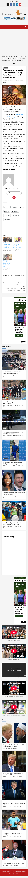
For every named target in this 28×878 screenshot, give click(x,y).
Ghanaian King (13, 275)
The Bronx (5, 67)
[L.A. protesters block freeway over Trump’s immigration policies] (14, 360)
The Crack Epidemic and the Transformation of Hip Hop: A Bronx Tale (7, 263)
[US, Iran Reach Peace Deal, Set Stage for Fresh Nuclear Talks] (14, 761)
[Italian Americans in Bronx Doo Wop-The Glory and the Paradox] (17, 239)
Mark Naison (20, 275)
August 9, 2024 (17, 526)
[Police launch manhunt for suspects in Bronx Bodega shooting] (14, 420)
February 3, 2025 (17, 375)
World (4, 769)
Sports (4, 828)
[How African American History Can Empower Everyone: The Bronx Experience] (7, 239)
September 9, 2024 (17, 405)
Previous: (12, 282)
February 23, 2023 (19, 80)
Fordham (7, 275)
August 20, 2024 (17, 496)
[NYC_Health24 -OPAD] (20, 320)
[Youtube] (20, 4)
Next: (15, 288)
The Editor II (6, 748)
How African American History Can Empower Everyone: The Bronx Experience (7, 246)
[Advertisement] (14, 41)
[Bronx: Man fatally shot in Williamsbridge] (14, 390)
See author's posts (14, 193)
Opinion (4, 741)
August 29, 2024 (17, 465)
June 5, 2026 (13, 865)
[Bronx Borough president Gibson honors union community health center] (14, 511)
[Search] (25, 27)
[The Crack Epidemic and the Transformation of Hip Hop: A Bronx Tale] (7, 257)
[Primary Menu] (3, 27)
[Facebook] (11, 4)
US (3, 798)
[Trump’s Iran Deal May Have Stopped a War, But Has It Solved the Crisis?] (14, 733)
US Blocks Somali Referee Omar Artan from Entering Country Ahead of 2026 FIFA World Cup (13, 833)
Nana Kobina (6, 277)
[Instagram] (14, 4)
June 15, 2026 (13, 748)
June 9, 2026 (13, 806)
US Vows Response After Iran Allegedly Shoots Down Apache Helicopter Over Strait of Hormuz (14, 804)
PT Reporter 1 (6, 776)
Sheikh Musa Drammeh (9, 80)
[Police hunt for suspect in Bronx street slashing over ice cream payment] (14, 450)
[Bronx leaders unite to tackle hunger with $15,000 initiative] (14, 480)
